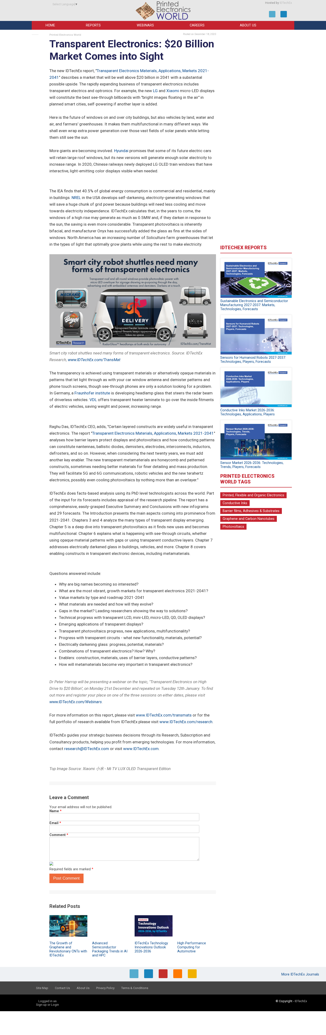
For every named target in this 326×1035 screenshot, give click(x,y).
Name (55, 811)
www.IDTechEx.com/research (185, 721)
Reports (93, 25)
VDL (93, 399)
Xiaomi (172, 90)
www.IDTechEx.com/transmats (164, 715)
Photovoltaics (233, 527)
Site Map (42, 988)
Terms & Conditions (134, 988)
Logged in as (47, 1001)
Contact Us (62, 988)
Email (55, 823)
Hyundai (121, 150)
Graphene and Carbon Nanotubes (248, 519)
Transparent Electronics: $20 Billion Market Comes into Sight (131, 50)
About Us (248, 25)
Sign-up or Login (47, 1004)
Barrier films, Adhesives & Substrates (251, 511)
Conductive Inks (235, 503)
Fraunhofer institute (92, 393)
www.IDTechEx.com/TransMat (94, 359)
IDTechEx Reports (243, 247)
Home (50, 25)
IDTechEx (286, 3)
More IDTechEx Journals (300, 974)
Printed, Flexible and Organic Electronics (253, 495)
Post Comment (66, 878)
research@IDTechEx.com (86, 748)
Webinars (145, 25)
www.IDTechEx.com (141, 748)
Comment (58, 835)
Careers (197, 25)
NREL (76, 197)
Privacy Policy (105, 988)
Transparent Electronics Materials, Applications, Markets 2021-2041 (153, 433)
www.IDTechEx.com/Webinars (75, 701)
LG (155, 90)
